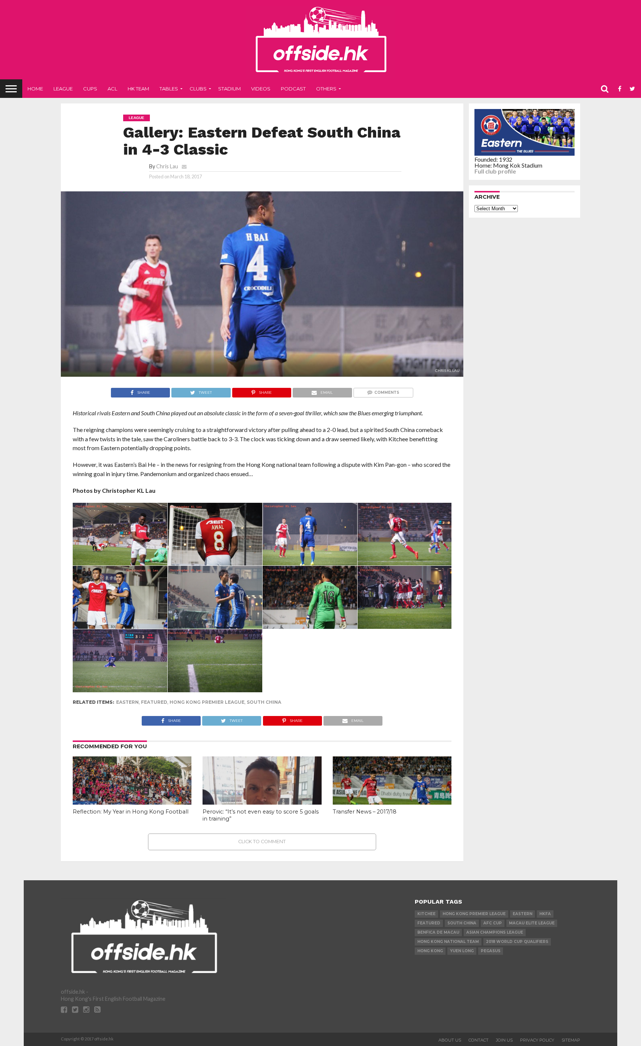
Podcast (293, 89)
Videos (260, 89)
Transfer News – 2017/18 (365, 811)
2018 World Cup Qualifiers (517, 941)
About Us (449, 1040)
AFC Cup (492, 923)
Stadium (229, 89)
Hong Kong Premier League (207, 702)
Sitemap (571, 1040)
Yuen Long (462, 950)
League (63, 89)
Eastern (127, 702)
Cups (90, 89)
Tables (169, 89)
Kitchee (426, 913)
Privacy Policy (537, 1040)
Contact (479, 1040)
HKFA (545, 913)
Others (326, 89)
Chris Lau (167, 166)
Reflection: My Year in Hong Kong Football (130, 811)
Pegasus (490, 950)
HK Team (138, 89)
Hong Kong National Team (448, 941)
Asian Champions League (494, 932)
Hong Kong (430, 950)
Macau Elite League (532, 923)
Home (35, 89)
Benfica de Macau (438, 932)
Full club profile (495, 171)
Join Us (504, 1040)
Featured (154, 702)
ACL (112, 89)
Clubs (198, 89)
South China (264, 702)
